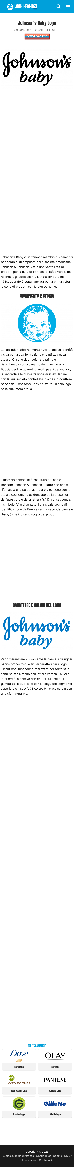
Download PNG (37, 36)
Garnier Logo (19, 1114)
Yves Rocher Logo (19, 1090)
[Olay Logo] (55, 1061)
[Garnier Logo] (19, 1109)
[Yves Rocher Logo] (19, 1085)
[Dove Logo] (19, 1061)
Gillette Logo (55, 1114)
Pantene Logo (55, 1090)
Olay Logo (55, 1067)
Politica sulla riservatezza (18, 1156)
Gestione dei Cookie (49, 1156)
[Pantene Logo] (55, 1085)
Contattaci (45, 1160)
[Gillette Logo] (55, 1109)
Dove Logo (19, 1067)
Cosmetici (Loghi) (46, 30)
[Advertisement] (37, 132)
